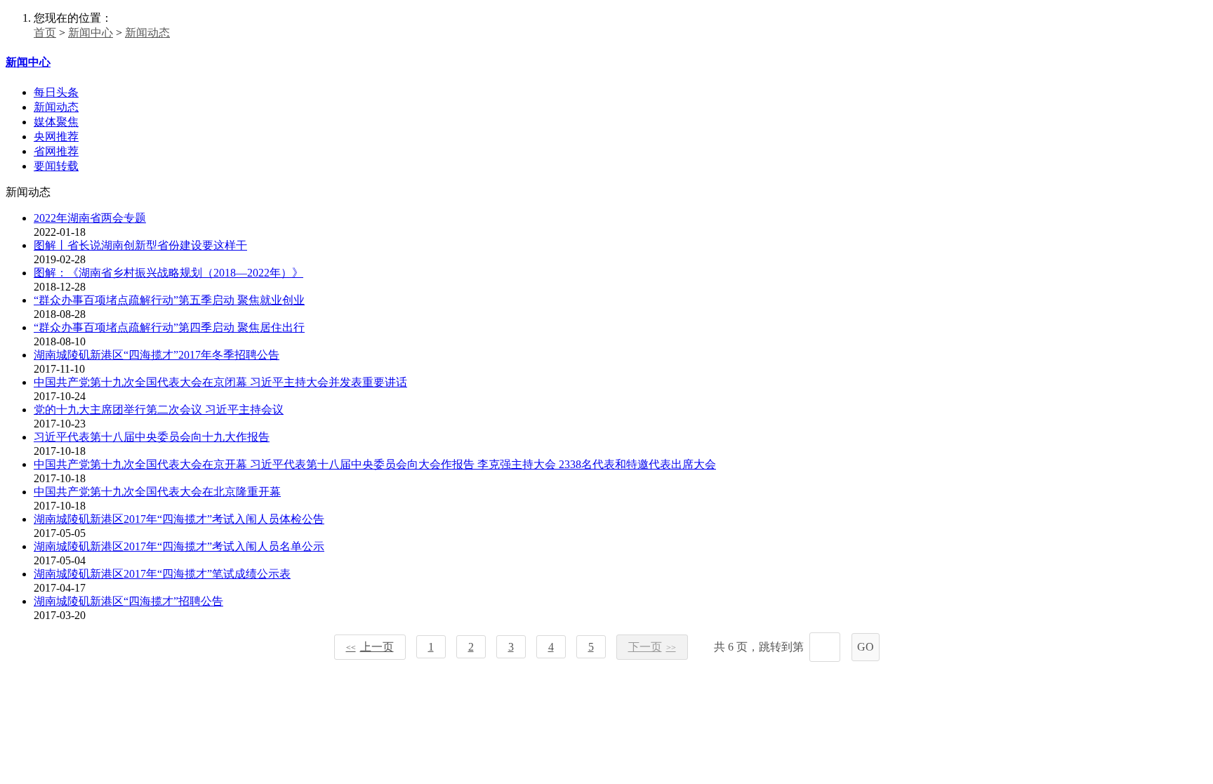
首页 (45, 33)
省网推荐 (56, 151)
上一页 (370, 647)
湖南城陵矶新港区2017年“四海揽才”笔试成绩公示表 (162, 574)
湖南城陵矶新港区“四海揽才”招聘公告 (128, 601)
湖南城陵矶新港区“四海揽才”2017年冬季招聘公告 (156, 355)
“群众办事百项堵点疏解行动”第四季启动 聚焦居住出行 (169, 327)
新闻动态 (147, 33)
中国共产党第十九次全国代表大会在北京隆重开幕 (157, 492)
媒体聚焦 (56, 122)
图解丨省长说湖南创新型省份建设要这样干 (140, 245)
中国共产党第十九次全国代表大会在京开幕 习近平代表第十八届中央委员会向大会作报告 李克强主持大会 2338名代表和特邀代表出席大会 (375, 464)
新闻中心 (90, 33)
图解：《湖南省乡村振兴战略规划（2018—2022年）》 (168, 273)
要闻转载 (56, 166)
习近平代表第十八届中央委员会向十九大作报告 (152, 437)
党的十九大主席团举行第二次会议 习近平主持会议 (159, 410)
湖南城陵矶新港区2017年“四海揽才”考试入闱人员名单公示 (179, 546)
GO (865, 647)
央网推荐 (56, 136)
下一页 (652, 647)
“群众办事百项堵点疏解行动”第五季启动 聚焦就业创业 (169, 300)
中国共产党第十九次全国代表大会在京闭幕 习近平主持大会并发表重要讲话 (220, 382)
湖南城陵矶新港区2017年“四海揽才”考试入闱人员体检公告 (179, 519)
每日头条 (56, 92)
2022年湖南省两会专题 (90, 218)
